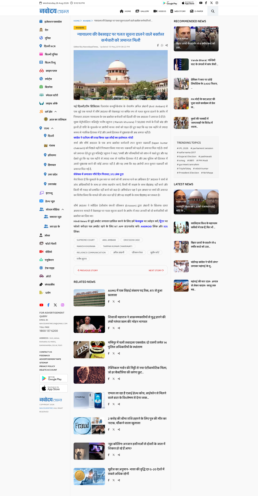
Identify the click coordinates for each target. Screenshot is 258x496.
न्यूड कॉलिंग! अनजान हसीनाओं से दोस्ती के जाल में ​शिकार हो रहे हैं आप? (137, 446)
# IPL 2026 (182, 148)
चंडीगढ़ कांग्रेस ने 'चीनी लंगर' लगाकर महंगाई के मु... (204, 264)
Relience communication (91, 252)
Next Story (155, 270)
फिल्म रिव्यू (50, 63)
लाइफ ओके (51, 104)
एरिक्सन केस (137, 252)
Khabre (87, 21)
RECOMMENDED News (190, 21)
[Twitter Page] (56, 305)
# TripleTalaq (184, 169)
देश (46, 30)
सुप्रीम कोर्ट (154, 252)
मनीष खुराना (82, 259)
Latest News (183, 184)
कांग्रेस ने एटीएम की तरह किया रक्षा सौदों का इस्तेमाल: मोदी (104, 138)
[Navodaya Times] (54, 10)
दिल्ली (51, 136)
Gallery (144, 11)
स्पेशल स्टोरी (52, 95)
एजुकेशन (49, 260)
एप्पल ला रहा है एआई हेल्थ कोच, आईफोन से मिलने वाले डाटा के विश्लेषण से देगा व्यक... (137, 395)
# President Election (188, 173)
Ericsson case (132, 240)
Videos (162, 11)
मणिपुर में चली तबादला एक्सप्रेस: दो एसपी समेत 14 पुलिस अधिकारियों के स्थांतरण (137, 345)
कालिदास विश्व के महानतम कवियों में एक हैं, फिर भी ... (204, 225)
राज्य (46, 128)
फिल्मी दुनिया (51, 55)
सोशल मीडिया (52, 210)
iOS (165, 227)
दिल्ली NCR (50, 46)
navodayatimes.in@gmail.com (53, 323)
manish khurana (86, 246)
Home (127, 11)
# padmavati (205, 157)
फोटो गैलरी (50, 244)
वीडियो (48, 252)
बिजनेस (48, 87)
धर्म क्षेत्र (48, 112)
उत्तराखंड (52, 184)
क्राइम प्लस (51, 71)
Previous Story (88, 270)
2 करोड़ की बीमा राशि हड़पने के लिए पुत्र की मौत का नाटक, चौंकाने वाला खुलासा (137, 421)
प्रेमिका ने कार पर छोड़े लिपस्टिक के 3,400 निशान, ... (204, 84)
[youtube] (200, 2)
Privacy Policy (47, 366)
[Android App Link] (170, 4)
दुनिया (48, 38)
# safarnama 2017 (186, 153)
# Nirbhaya (207, 173)
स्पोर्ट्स (48, 79)
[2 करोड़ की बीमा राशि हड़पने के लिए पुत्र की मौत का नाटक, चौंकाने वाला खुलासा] (89, 433)
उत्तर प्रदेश (52, 175)
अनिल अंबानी (118, 252)
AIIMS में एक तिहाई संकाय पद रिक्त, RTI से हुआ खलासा (135, 293)
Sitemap (43, 363)
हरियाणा (52, 155)
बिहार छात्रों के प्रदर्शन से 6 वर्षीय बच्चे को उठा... (195, 46)
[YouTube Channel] (42, 305)
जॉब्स (47, 236)
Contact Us (45, 352)
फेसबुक (139, 221)
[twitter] (211, 2)
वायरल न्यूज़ (55, 217)
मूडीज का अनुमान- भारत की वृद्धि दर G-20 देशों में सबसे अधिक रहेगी (136, 471)
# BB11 (190, 161)
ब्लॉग (47, 293)
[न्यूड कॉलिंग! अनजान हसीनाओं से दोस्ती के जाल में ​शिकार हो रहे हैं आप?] (89, 459)
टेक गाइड (49, 268)
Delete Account (48, 370)
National (181, 202)
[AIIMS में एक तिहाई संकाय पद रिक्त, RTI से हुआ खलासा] (89, 305)
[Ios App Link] (188, 4)
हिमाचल (52, 165)
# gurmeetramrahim (188, 165)
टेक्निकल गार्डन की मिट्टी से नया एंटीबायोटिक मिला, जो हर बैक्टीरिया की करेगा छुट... (137, 370)
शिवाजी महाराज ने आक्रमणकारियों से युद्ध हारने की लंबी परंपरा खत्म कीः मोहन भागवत (137, 319)
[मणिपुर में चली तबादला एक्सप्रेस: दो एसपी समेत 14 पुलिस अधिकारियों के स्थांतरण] (89, 357)
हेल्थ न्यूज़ (50, 201)
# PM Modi (202, 161)
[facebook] (206, 2)
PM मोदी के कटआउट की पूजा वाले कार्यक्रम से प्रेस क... (203, 103)
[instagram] (217, 2)
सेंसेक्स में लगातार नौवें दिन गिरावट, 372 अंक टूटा (99, 174)
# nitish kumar (200, 169)
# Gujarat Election (186, 157)
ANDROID (146, 227)
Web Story (180, 11)
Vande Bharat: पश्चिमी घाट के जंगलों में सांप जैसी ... (204, 62)
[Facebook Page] (49, 305)
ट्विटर (161, 221)
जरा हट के (55, 227)
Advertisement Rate (50, 359)
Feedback (44, 355)
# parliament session (202, 148)
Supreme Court (86, 240)
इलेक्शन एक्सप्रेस (53, 22)
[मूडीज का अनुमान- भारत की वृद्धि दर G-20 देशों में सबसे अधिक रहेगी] (89, 484)
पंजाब (52, 146)
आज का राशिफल (57, 120)
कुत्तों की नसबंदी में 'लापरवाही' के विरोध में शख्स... (202, 123)
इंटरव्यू (49, 193)
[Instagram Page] (63, 305)
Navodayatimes (46, 408)
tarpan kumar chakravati (117, 246)
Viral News (182, 39)
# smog (181, 161)
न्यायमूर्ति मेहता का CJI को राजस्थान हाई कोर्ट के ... (195, 209)
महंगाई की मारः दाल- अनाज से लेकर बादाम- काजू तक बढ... (204, 286)
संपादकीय (49, 285)
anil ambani (109, 240)
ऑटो (48, 276)
